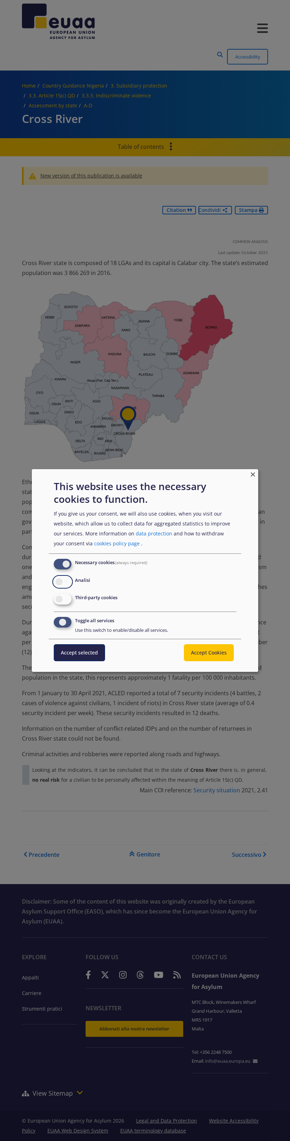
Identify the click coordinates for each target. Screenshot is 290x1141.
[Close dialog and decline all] (253, 473)
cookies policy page (117, 543)
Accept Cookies (209, 652)
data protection (154, 533)
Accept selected (79, 652)
